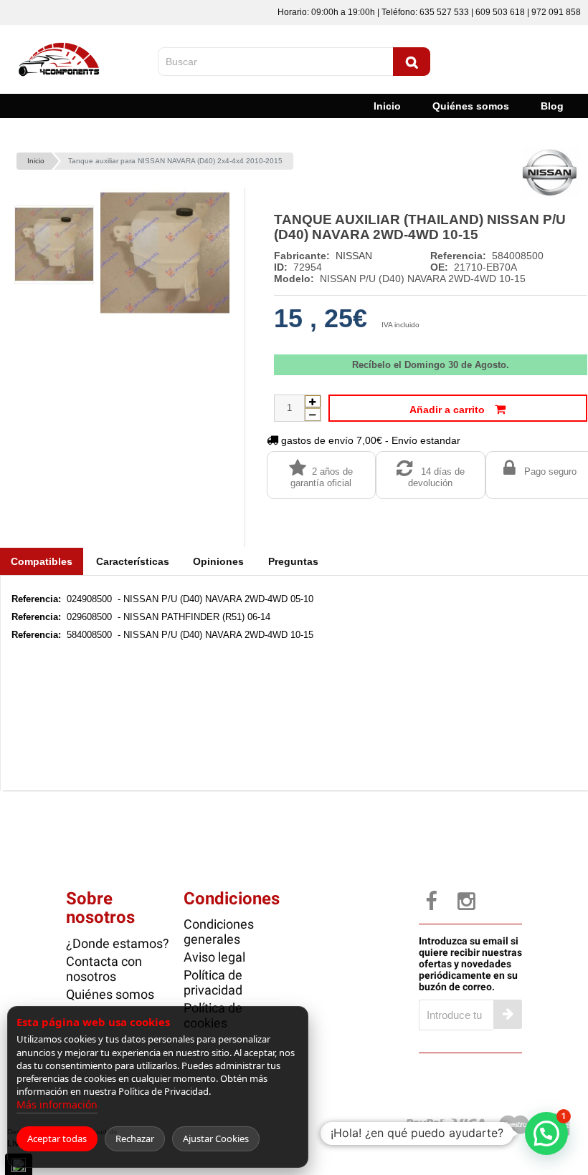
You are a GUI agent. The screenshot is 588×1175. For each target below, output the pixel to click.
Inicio (387, 106)
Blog (552, 106)
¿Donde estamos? (117, 943)
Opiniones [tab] (218, 561)
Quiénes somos (470, 106)
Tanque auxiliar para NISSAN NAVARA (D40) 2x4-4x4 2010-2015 (175, 161)
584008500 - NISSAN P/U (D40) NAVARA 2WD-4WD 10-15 (162, 634)
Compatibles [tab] (41, 561)
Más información (57, 1104)
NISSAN (354, 255)
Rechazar (134, 1138)
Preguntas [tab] (293, 561)
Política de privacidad (213, 982)
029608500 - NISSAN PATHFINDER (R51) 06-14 (140, 616)
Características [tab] (132, 561)
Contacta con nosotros (104, 969)
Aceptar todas (57, 1138)
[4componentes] (60, 37)
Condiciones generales (219, 932)
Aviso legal (214, 956)
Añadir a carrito (448, 409)
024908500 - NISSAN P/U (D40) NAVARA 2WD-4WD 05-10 (162, 599)
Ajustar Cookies (216, 1138)
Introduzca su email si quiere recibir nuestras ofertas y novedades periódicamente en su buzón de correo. (470, 963)
